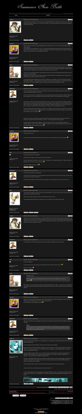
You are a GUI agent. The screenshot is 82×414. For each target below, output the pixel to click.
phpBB (38, 408)
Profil (33, 13)
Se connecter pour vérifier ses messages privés (42, 13)
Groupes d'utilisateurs (27, 13)
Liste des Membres (19, 13)
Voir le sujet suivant (12, 391)
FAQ (10, 13)
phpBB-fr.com (43, 409)
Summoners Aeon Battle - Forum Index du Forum (19, 392)
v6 (10, 17)
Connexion (66, 13)
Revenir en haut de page (14, 40)
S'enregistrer (70, 13)
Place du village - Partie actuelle (38, 392)
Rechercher (13, 13)
